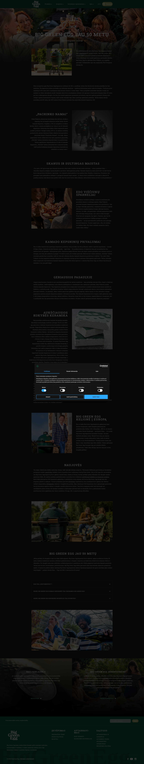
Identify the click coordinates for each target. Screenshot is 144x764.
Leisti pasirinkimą (72, 397)
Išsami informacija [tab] (72, 371)
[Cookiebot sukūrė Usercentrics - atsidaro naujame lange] (100, 366)
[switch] (62, 390)
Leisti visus (96, 397)
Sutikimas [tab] (47, 371)
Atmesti (48, 397)
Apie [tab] (97, 371)
